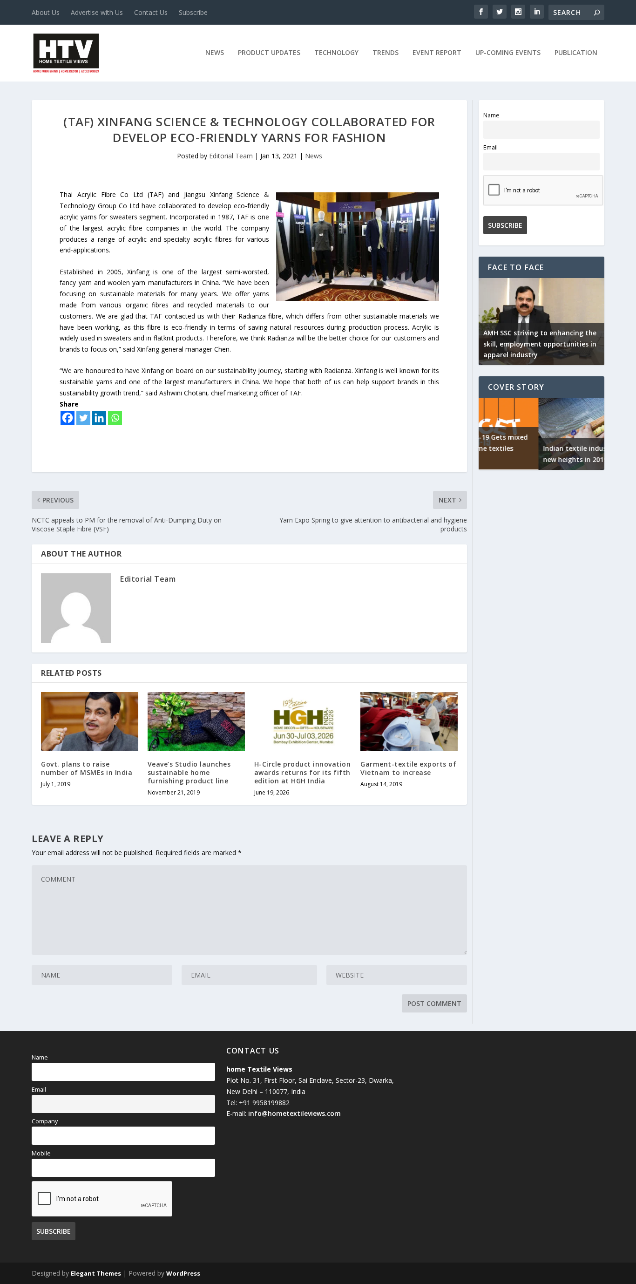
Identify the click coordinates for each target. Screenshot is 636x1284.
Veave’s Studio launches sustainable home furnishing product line (189, 772)
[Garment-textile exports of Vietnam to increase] (409, 721)
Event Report (437, 53)
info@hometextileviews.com (294, 1113)
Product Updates (269, 53)
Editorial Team (231, 155)
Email (490, 147)
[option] (541, 322)
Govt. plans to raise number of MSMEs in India (86, 768)
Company (45, 1121)
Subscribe (193, 12)
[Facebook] (67, 418)
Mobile (41, 1153)
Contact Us (151, 12)
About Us (46, 12)
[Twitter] (83, 418)
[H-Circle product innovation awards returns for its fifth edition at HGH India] (303, 721)
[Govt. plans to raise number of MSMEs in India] (89, 721)
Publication (576, 53)
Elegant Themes (96, 1273)
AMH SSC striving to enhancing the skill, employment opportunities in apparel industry (539, 344)
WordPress (183, 1273)
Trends (385, 53)
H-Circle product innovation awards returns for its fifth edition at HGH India (302, 772)
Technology (336, 53)
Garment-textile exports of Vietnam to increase (408, 768)
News (214, 53)
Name (491, 115)
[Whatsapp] (115, 418)
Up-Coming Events (508, 53)
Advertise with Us (97, 12)
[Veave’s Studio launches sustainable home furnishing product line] (196, 721)
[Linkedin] (99, 418)
